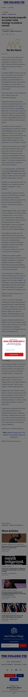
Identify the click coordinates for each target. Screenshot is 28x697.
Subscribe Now (14, 354)
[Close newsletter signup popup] (23, 340)
